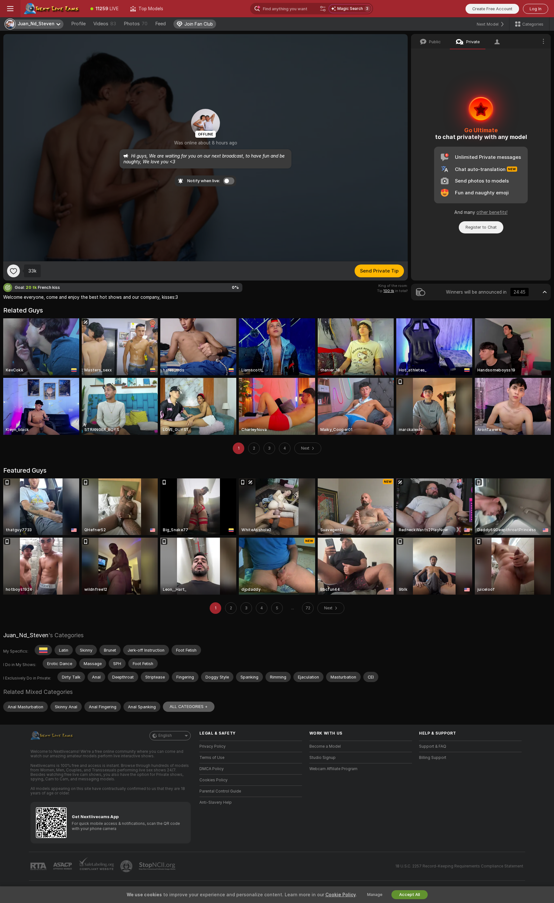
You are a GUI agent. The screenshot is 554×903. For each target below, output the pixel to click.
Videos (104, 24)
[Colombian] (43, 650)
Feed (160, 24)
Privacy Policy (212, 746)
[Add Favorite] (13, 270)
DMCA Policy (211, 769)
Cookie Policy (340, 894)
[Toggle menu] (10, 8)
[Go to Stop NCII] (158, 866)
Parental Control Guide (220, 791)
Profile (78, 24)
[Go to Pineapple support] (127, 866)
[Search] (322, 8)
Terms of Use (211, 757)
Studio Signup (322, 757)
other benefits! (492, 212)
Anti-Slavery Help (215, 802)
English (165, 735)
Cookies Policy (213, 780)
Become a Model (325, 746)
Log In (535, 8)
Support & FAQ (432, 746)
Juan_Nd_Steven (25, 635)
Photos (135, 24)
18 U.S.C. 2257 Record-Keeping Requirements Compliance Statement (459, 866)
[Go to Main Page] (53, 8)
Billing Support (432, 757)
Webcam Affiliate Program (333, 769)
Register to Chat (481, 227)
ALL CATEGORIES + (189, 706)
